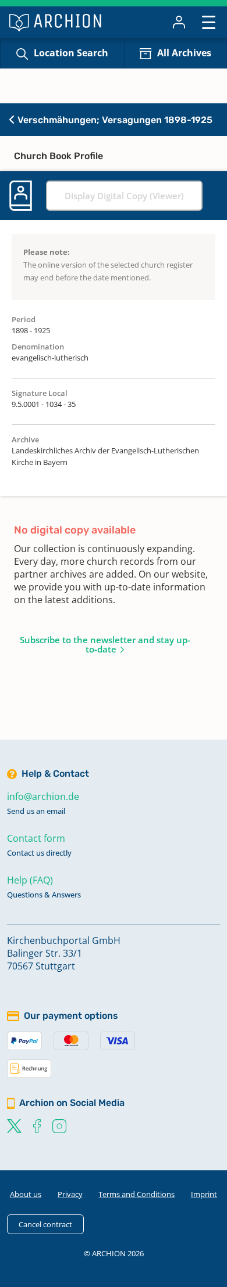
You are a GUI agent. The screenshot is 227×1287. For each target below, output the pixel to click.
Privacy (70, 1194)
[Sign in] (179, 22)
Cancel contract (45, 1224)
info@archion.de (43, 796)
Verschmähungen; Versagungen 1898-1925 (113, 119)
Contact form (36, 838)
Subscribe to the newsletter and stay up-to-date (105, 644)
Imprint (204, 1194)
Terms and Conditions (136, 1194)
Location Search (71, 52)
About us (25, 1194)
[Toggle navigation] (208, 22)
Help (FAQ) (30, 880)
